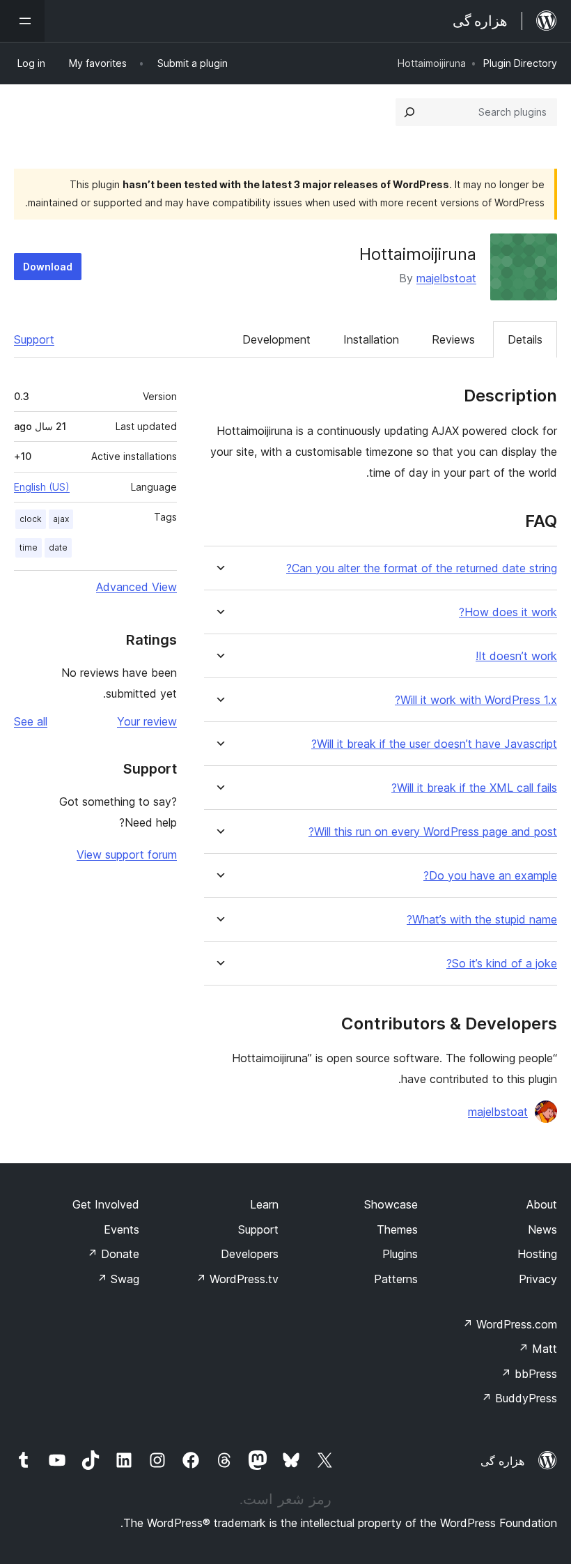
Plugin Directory (520, 63)
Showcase (391, 1204)
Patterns (396, 1279)
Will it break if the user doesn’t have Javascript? (434, 744)
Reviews (453, 339)
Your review (147, 721)
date (58, 547)
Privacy (538, 1279)
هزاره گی (502, 1461)
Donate (113, 1254)
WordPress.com (509, 1324)
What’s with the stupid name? (482, 919)
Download (47, 267)
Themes (397, 1229)
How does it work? (508, 612)
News (542, 1229)
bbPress (529, 1374)
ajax (61, 519)
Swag (118, 1279)
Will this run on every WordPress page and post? (432, 831)
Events (121, 1229)
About (541, 1204)
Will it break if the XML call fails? (474, 788)
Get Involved (105, 1204)
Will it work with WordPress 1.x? (476, 700)
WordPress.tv (237, 1279)
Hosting (537, 1254)
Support (34, 339)
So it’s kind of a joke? (501, 963)
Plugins (400, 1254)
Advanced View (136, 587)
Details (525, 339)
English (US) (42, 487)
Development (276, 339)
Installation (371, 339)
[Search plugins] (409, 112)
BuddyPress (519, 1398)
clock (30, 519)
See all (30, 721)
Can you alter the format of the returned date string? (421, 568)
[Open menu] (22, 21)
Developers (250, 1254)
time (28, 547)
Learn (264, 1204)
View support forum (127, 854)
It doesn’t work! (516, 656)
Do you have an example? (490, 875)
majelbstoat (446, 278)
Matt (537, 1349)
